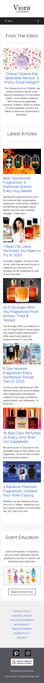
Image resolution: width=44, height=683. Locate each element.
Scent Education (22, 537)
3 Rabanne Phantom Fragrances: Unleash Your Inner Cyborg (20, 491)
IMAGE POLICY (22, 633)
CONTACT (22, 637)
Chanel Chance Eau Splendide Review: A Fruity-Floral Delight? (22, 78)
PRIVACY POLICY (22, 611)
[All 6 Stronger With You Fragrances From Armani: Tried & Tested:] (22, 301)
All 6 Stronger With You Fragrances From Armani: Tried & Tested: (21, 313)
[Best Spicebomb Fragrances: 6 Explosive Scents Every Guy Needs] (22, 172)
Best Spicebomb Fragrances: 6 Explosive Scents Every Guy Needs (17, 184)
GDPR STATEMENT (22, 629)
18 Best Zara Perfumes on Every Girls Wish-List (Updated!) (22, 437)
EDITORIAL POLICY (22, 615)
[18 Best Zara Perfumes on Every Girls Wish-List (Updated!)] (22, 427)
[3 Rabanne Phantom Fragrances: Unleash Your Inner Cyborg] (22, 481)
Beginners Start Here (22, 592)
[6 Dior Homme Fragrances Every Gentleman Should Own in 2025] (22, 362)
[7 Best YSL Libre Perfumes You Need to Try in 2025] (22, 240)
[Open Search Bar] (38, 21)
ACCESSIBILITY (22, 624)
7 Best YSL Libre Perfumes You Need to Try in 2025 (22, 250)
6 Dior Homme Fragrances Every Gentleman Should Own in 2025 (18, 374)
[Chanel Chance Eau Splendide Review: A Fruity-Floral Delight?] (22, 68)
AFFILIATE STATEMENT (22, 620)
